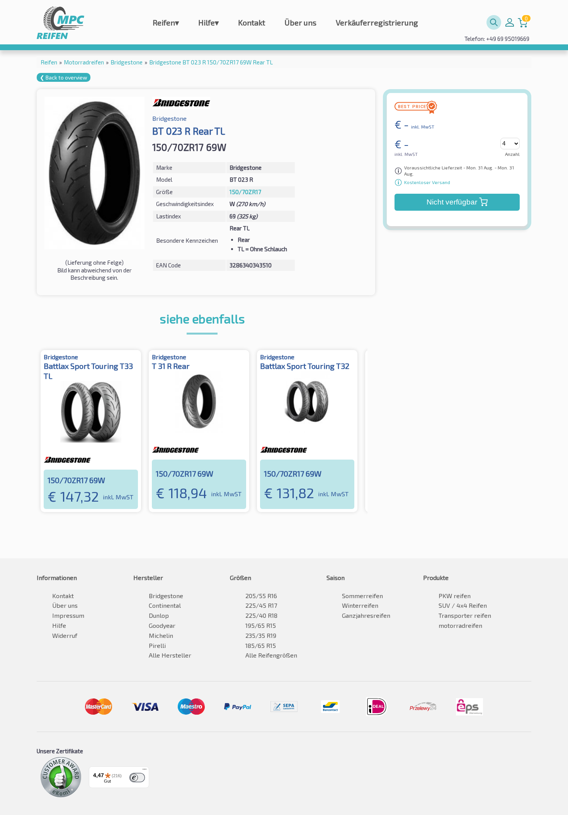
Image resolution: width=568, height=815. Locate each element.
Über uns (300, 22)
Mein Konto (509, 22)
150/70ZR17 (245, 191)
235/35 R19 (260, 635)
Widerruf (64, 635)
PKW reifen (455, 595)
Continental (165, 605)
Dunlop (159, 615)
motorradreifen (460, 625)
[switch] (137, 777)
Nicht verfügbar (452, 202)
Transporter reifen (465, 615)
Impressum (68, 615)
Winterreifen (360, 605)
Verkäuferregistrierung (377, 22)
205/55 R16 (261, 595)
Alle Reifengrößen (271, 655)
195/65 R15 (260, 625)
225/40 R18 (261, 615)
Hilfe (208, 22)
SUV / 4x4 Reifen (463, 605)
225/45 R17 (261, 605)
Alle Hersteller (170, 655)
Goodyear (162, 625)
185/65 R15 (260, 645)
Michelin (161, 635)
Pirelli (157, 645)
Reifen (166, 22)
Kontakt (251, 22)
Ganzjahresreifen (366, 615)
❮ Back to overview (63, 77)
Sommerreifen (362, 595)
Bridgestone (166, 595)
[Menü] (144, 771)
